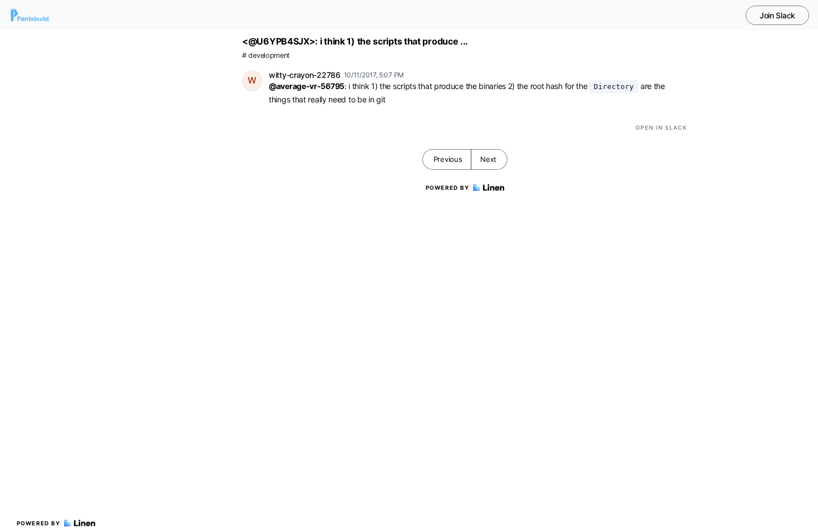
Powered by (39, 523)
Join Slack (777, 15)
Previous (447, 159)
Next (488, 159)
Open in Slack (661, 127)
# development (266, 55)
